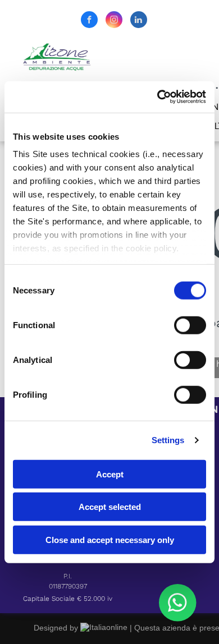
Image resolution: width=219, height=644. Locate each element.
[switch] (190, 325)
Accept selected (110, 507)
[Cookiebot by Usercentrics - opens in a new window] (157, 97)
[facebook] (89, 21)
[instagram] (114, 21)
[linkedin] (138, 21)
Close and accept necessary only (109, 539)
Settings (168, 440)
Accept (110, 474)
